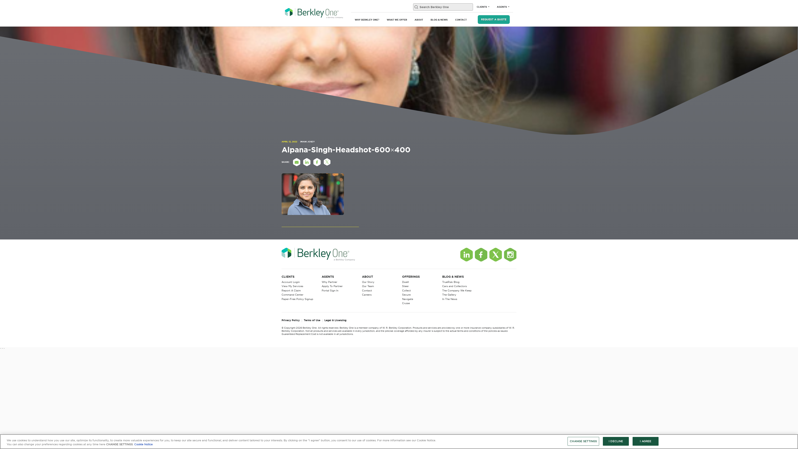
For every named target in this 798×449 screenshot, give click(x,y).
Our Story (368, 282)
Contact (461, 20)
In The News (449, 299)
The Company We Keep (457, 290)
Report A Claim (291, 290)
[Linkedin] (466, 255)
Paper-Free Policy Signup (297, 299)
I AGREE (645, 441)
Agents (502, 7)
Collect (406, 290)
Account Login (291, 282)
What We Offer (397, 20)
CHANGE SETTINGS (583, 441)
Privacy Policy (291, 320)
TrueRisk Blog (450, 282)
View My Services (292, 286)
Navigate (407, 299)
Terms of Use (312, 320)
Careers (367, 294)
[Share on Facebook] (317, 162)
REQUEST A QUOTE (493, 19)
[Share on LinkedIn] (307, 162)
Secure (406, 294)
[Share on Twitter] (327, 162)
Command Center (292, 294)
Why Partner (329, 282)
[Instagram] (510, 255)
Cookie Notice (143, 444)
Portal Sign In (330, 290)
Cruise (406, 303)
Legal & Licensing (335, 320)
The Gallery (449, 294)
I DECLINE (616, 441)
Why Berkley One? (367, 20)
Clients (482, 7)
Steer (405, 286)
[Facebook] (481, 255)
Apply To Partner (332, 286)
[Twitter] (495, 255)
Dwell (405, 282)
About (419, 20)
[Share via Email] (296, 162)
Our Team (368, 286)
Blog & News (439, 20)
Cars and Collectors (454, 286)
